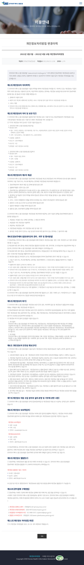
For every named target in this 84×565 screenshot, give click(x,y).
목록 (42, 536)
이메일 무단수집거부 (48, 556)
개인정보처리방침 (34, 556)
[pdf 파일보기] (60, 558)
